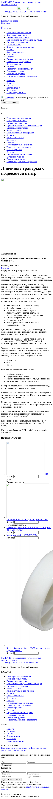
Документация (13, 88)
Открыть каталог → (10, 103)
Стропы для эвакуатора (17, 42)
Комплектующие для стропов (20, 47)
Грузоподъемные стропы (18, 37)
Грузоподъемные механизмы (20, 59)
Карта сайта (36, 748)
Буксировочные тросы (17, 35)
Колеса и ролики (14, 64)
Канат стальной (14, 45)
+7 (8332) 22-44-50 (9, 12)
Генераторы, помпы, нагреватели (22, 76)
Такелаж (10, 57)
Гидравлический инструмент (20, 69)
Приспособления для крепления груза (24, 40)
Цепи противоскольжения (19, 32)
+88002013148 (25, 12)
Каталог (5, 28)
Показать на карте (9, 21)
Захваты (10, 49)
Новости (11, 80)
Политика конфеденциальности (16, 748)
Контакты (11, 90)
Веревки (10, 66)
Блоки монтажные (15, 52)
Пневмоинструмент (16, 73)
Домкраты (11, 54)
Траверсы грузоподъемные (19, 61)
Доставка (11, 83)
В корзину (6, 268)
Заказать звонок (39, 12)
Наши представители (16, 92)
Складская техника (15, 71)
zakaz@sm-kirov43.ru (28, 663)
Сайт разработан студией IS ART (24, 749)
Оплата (10, 85)
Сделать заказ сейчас (11, 780)
